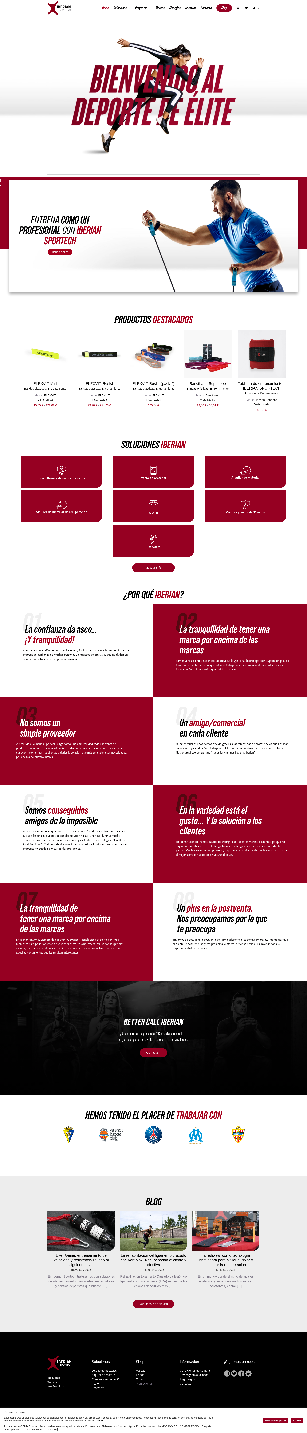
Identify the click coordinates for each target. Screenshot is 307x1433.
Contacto (185, 1383)
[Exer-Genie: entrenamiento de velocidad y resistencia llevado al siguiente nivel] (81, 1231)
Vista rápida (45, 399)
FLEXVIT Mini (45, 383)
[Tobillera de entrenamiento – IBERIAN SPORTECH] (262, 354)
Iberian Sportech (266, 400)
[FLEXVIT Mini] (45, 354)
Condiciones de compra (195, 1370)
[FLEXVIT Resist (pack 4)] (153, 354)
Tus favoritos (55, 1386)
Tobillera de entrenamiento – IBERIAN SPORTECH (262, 385)
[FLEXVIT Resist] (99, 354)
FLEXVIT (50, 395)
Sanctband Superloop (207, 383)
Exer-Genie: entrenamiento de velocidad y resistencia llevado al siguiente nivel (81, 1260)
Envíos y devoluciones (194, 1375)
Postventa (98, 1388)
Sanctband (212, 395)
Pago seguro (188, 1379)
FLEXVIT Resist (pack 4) (153, 383)
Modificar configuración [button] (275, 1421)
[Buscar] (238, 8)
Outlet (139, 1379)
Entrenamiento (56, 388)
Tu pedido (53, 1382)
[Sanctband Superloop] (208, 354)
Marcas (140, 1370)
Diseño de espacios (104, 1370)
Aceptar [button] (297, 1420)
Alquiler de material (104, 1375)
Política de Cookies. (93, 1420)
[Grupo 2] (59, 2)
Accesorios (252, 393)
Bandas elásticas (35, 388)
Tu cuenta (53, 1377)
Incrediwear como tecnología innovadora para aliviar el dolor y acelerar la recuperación (225, 1260)
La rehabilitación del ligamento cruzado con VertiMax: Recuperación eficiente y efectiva (153, 1260)
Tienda (140, 1375)
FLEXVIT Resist (99, 383)
